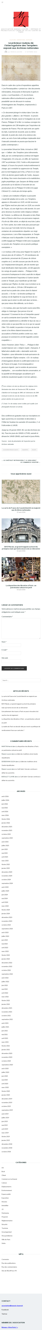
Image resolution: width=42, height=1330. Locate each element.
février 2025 (6, 864)
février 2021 (6, 1046)
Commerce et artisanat (9, 1179)
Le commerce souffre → (30, 462)
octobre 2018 (6, 1151)
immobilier (5, 1205)
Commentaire (7, 616)
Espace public (6, 1194)
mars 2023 (5, 951)
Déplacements (6, 1186)
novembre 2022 (7, 966)
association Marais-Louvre (10, 449)
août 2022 (5, 978)
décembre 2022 (7, 963)
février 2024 (6, 910)
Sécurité (4, 1224)
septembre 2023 (7, 929)
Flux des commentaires (9, 1267)
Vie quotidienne (7, 1236)
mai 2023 (5, 944)
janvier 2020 (6, 1095)
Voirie (3, 1243)
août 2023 (5, 932)
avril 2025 (5, 857)
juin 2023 (5, 940)
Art (3, 1168)
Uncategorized (7, 1232)
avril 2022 (5, 993)
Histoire (29, 39)
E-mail (4, 650)
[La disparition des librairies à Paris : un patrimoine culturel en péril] (21, 569)
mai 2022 (5, 989)
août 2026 (5, 796)
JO (3, 1209)
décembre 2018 (7, 1144)
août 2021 (5, 1023)
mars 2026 (5, 815)
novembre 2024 (7, 876)
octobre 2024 (6, 879)
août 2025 (5, 842)
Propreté (5, 1217)
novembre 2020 (7, 1057)
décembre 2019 (7, 1099)
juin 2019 (5, 1121)
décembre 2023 (7, 917)
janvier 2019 (6, 1140)
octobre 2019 (6, 1106)
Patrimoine (5, 1213)
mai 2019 (5, 1125)
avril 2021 (5, 1038)
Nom (4, 642)
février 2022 (6, 1000)
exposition (25, 449)
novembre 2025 (7, 830)
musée (34, 449)
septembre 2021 (7, 1019)
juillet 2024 (5, 891)
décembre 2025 (7, 826)
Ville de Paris (6, 1239)
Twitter (4, 1314)
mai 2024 (5, 898)
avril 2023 (5, 947)
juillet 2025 (5, 845)
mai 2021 (5, 1034)
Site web (5, 658)
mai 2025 (5, 853)
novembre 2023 (7, 921)
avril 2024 (5, 902)
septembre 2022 (7, 974)
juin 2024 (5, 895)
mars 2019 (5, 1133)
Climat (4, 1175)
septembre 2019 (7, 1110)
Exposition (21, 39)
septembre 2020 (7, 1065)
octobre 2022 (6, 970)
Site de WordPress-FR (9, 1271)
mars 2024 (5, 906)
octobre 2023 (6, 925)
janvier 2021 (6, 1049)
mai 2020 (5, 1080)
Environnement (7, 1190)
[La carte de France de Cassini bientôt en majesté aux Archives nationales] (21, 491)
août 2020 (5, 1068)
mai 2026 (5, 808)
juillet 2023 (5, 936)
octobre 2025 (6, 834)
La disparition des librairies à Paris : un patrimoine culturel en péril (21, 586)
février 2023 (6, 955)
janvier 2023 (6, 959)
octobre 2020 (6, 1061)
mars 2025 (5, 861)
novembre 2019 (7, 1102)
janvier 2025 (6, 868)
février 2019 (6, 1136)
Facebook (5, 1310)
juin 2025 (5, 849)
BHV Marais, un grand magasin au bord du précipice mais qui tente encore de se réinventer (21, 548)
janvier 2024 (6, 913)
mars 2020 (5, 1087)
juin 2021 (5, 1031)
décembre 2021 (7, 1008)
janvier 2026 (6, 823)
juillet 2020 (5, 1072)
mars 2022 (5, 997)
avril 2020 (5, 1083)
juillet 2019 (5, 1117)
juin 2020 (5, 1076)
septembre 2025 (7, 838)
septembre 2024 (7, 883)
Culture (13, 39)
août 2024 (5, 887)
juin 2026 (5, 804)
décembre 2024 (7, 872)
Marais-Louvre (15, 51)
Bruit (3, 1171)
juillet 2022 (5, 981)
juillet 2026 (5, 800)
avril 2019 (5, 1129)
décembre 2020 (7, 1053)
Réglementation (7, 1220)
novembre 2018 (7, 1148)
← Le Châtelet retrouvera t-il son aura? (19, 460)
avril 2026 (5, 811)
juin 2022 (5, 985)
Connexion (5, 1259)
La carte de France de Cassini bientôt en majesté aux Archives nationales (21, 509)
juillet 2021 (5, 1027)
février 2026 (6, 819)
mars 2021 (5, 1042)
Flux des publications (9, 1263)
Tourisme (5, 1228)
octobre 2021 (6, 1015)
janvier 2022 (6, 1004)
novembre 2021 (7, 1012)
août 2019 (5, 1114)
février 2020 (6, 1091)
